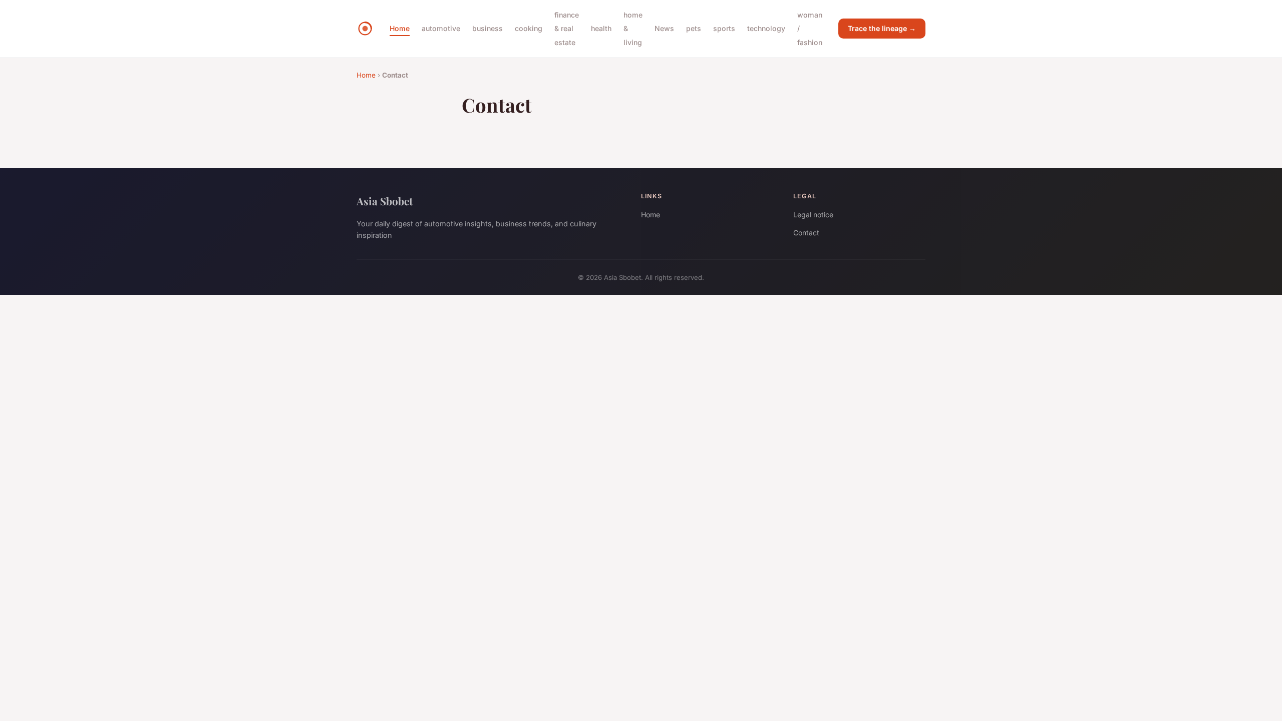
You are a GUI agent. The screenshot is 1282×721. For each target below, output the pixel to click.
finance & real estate (566, 28)
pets (693, 28)
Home (400, 28)
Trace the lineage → (882, 28)
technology (766, 28)
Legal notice (813, 214)
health (601, 28)
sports (724, 28)
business (487, 28)
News (664, 28)
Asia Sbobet (385, 201)
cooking (528, 28)
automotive (441, 28)
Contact (806, 232)
